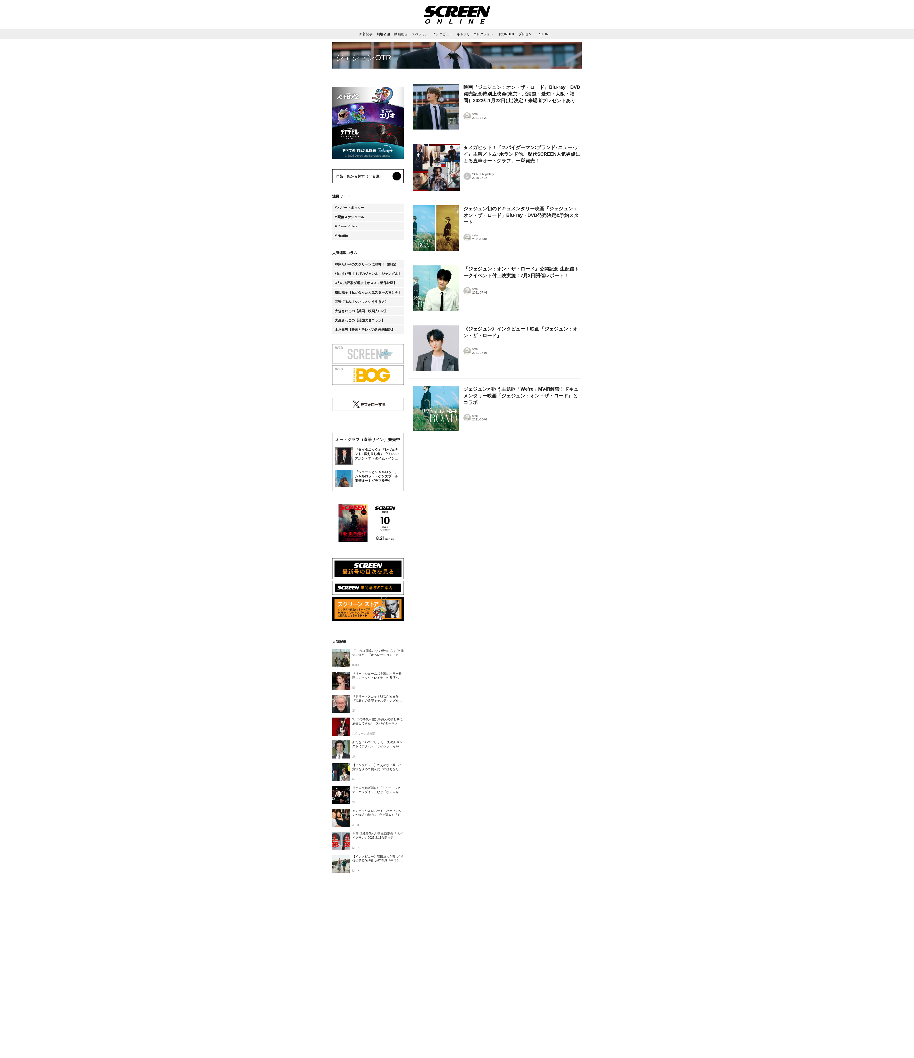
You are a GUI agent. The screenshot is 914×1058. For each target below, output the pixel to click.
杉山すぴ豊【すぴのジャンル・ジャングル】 (368, 273)
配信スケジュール (351, 217)
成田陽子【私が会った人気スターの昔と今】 (368, 292)
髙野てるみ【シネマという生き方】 (361, 302)
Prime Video (347, 226)
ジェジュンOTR (363, 57)
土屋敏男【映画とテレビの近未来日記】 (365, 329)
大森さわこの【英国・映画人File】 (361, 311)
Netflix (343, 236)
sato (475, 114)
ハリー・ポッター (351, 208)
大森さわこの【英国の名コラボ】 (360, 320)
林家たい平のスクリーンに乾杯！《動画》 (366, 264)
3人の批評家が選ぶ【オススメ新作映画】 (366, 283)
